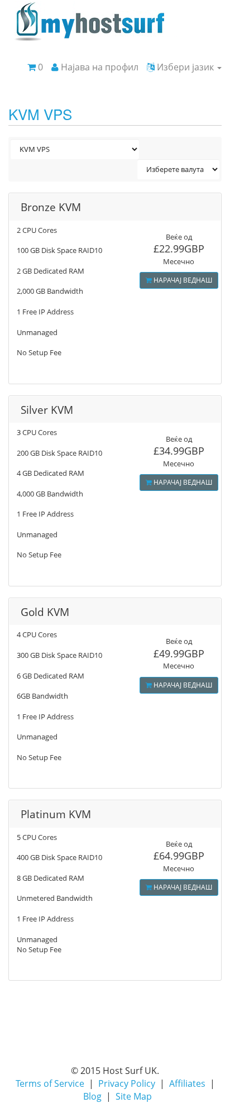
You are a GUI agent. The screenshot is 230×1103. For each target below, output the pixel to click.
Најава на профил (98, 67)
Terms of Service (50, 1083)
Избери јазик (185, 67)
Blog (92, 1096)
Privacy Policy (126, 1083)
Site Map (134, 1096)
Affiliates (187, 1083)
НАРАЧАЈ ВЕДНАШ (182, 280)
